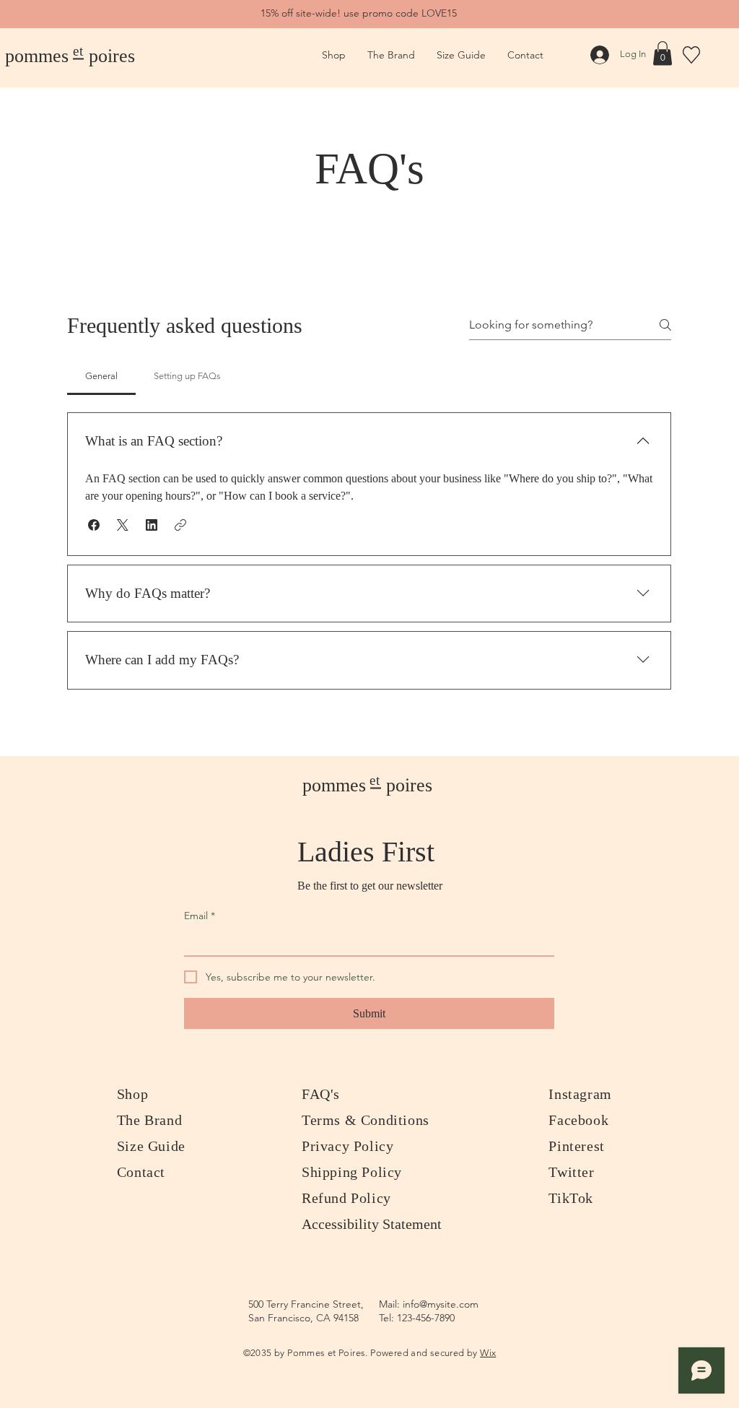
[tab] (101, 376)
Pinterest (576, 1146)
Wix (488, 1352)
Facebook (578, 1120)
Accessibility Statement (372, 1224)
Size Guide (151, 1146)
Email (199, 915)
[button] (662, 53)
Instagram (579, 1094)
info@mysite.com (440, 1304)
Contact (141, 1172)
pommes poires (70, 55)
